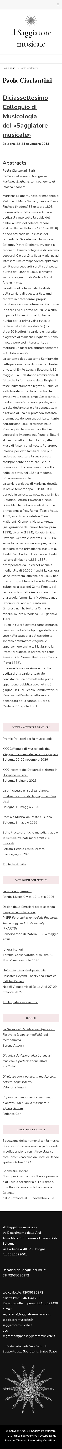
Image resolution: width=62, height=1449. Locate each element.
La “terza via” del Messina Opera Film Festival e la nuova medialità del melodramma (29, 1034)
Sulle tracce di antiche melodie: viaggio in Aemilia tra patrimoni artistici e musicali (30, 837)
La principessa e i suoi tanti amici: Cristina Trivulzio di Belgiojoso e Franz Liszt (29, 796)
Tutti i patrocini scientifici (20, 1002)
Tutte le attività (14, 864)
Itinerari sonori (13, 949)
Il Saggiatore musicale (31, 38)
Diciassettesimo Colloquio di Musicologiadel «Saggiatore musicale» (25, 116)
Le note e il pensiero (17, 891)
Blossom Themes (15, 1440)
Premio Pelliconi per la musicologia (27, 739)
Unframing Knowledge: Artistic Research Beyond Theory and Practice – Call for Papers (31, 975)
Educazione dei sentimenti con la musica (31, 1141)
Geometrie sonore (15, 1171)
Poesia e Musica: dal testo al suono (27, 817)
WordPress (50, 1440)
